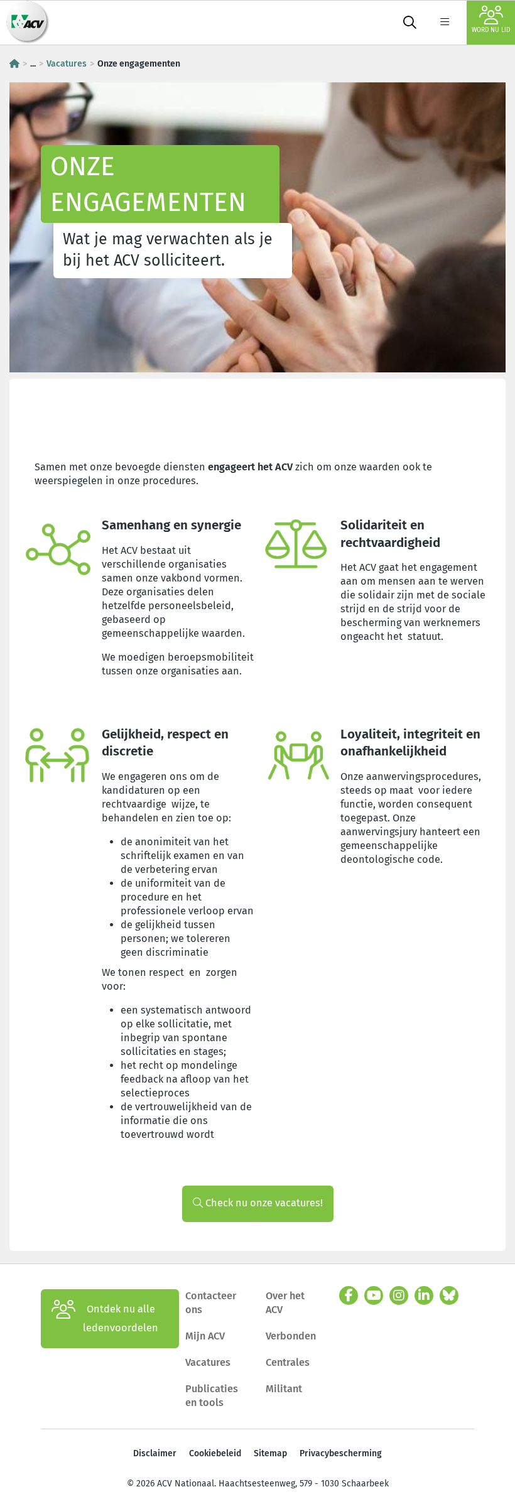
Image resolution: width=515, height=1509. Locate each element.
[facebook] (348, 1295)
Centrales (288, 1362)
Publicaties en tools (211, 1396)
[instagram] (398, 1295)
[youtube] (373, 1295)
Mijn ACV (205, 1336)
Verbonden (291, 1336)
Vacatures (66, 63)
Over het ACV (285, 1303)
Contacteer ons (210, 1303)
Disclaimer (154, 1453)
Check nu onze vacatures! (263, 1203)
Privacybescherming (341, 1453)
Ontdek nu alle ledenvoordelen (120, 1318)
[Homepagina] (14, 63)
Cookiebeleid (215, 1453)
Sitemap (270, 1453)
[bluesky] (449, 1295)
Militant (284, 1389)
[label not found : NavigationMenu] (445, 23)
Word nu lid (491, 30)
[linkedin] (424, 1295)
